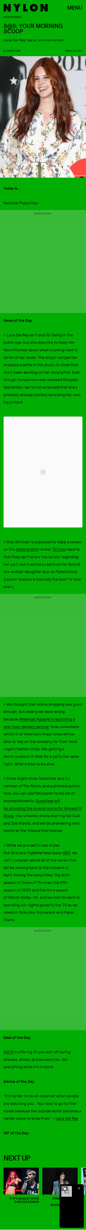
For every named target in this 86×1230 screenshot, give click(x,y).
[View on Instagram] (43, 472)
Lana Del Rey (67, 1118)
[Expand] (64, 1188)
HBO (66, 852)
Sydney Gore (14, 50)
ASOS (8, 1051)
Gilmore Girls (27, 549)
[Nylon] (26, 8)
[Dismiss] (78, 1188)
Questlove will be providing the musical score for (43, 808)
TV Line (58, 549)
